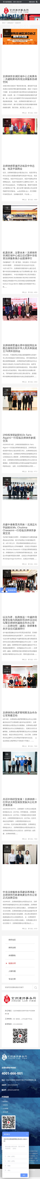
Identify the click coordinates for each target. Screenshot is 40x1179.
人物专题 (12, 971)
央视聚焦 (12, 955)
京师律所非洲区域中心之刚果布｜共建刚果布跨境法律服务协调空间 (20, 79)
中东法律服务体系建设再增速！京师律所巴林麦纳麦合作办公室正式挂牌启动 (20, 894)
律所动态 (12, 939)
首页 (3, 23)
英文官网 (5, 1112)
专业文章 (12, 979)
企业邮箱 (5, 1108)
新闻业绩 (10, 23)
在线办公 (5, 1105)
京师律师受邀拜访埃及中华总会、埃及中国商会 (19, 167)
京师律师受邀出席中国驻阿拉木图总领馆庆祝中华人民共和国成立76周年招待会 (20, 348)
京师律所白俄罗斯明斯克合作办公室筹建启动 (20, 714)
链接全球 (18, 23)
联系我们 (5, 1101)
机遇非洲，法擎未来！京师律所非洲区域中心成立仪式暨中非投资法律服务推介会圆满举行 (20, 255)
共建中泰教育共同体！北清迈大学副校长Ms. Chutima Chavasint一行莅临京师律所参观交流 (20, 529)
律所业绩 (12, 947)
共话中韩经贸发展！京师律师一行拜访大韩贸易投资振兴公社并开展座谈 (20, 802)
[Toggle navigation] (6, 17)
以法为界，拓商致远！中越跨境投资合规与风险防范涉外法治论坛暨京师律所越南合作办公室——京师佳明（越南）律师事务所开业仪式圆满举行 (20, 622)
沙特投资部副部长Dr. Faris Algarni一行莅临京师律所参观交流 (19, 437)
